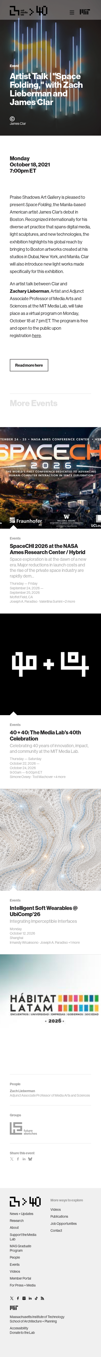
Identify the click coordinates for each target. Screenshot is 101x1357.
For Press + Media (23, 1285)
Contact (56, 1230)
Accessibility (19, 1328)
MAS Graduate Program (20, 1248)
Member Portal (20, 1278)
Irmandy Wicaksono (24, 942)
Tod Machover (42, 777)
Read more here (29, 365)
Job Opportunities (63, 1223)
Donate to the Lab (22, 1332)
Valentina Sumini (51, 601)
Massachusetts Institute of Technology (37, 1317)
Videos (15, 1271)
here (36, 335)
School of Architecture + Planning (33, 1321)
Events (15, 1264)
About (14, 1227)
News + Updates (21, 1214)
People (15, 1257)
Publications (59, 1216)
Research (17, 1220)
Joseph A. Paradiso (24, 601)
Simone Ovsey (20, 777)
